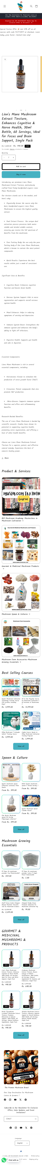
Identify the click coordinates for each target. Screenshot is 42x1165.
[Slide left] (16, 110)
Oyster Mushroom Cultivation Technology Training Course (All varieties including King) (11, 701)
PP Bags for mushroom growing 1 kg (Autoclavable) (11, 872)
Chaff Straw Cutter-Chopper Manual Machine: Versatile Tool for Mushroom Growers (11, 905)
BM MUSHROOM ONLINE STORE (18, 1156)
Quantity (5, 153)
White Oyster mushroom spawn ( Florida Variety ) (30, 785)
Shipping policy (33, 1159)
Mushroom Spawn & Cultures (15, 614)
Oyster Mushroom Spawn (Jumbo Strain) (30, 810)
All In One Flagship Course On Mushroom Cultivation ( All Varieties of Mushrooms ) (30, 701)
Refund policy (35, 1156)
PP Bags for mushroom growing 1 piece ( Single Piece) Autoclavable (29, 873)
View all (21, 746)
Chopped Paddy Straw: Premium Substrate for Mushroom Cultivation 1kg (30, 905)
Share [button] (6, 458)
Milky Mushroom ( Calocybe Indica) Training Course (11, 733)
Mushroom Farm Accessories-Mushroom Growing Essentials (19, 660)
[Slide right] (26, 110)
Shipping (12, 149)
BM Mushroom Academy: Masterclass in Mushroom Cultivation (20, 519)
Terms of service (22, 1159)
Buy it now (21, 174)
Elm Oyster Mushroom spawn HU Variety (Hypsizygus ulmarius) (9, 817)
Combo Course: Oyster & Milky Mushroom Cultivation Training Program (30, 734)
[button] (4, 6)
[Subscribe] (35, 1119)
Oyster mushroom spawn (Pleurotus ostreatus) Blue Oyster (10, 785)
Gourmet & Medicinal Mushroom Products (20, 566)
